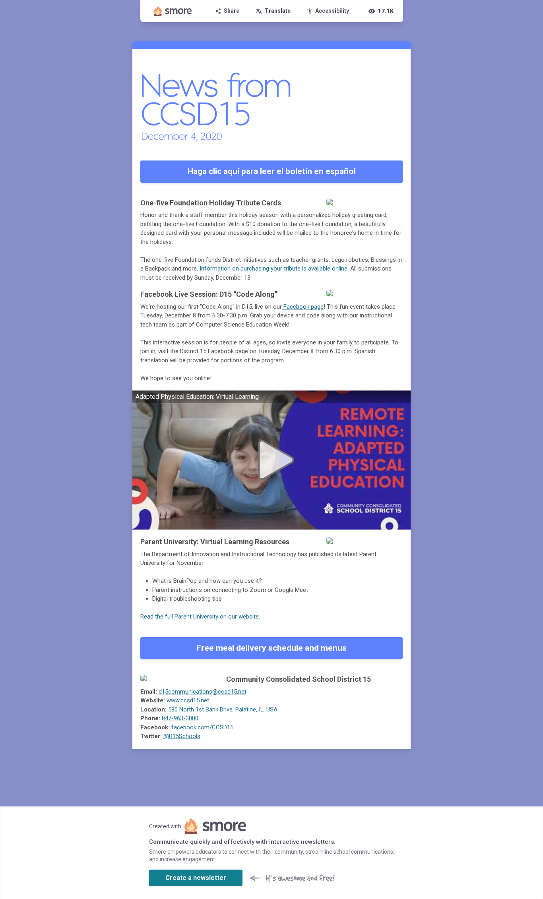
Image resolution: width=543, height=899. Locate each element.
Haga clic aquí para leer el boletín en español (272, 171)
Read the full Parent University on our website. (200, 616)
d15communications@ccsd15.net (202, 691)
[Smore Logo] (173, 11)
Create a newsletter (195, 878)
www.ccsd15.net (188, 700)
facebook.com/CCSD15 (202, 727)
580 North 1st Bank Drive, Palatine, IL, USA (222, 709)
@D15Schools (181, 736)
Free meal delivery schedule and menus (271, 648)
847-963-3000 (180, 718)
